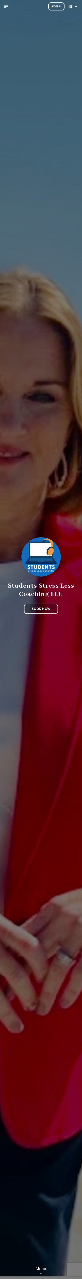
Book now (41, 608)
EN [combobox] (71, 7)
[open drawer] (6, 6)
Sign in (56, 6)
